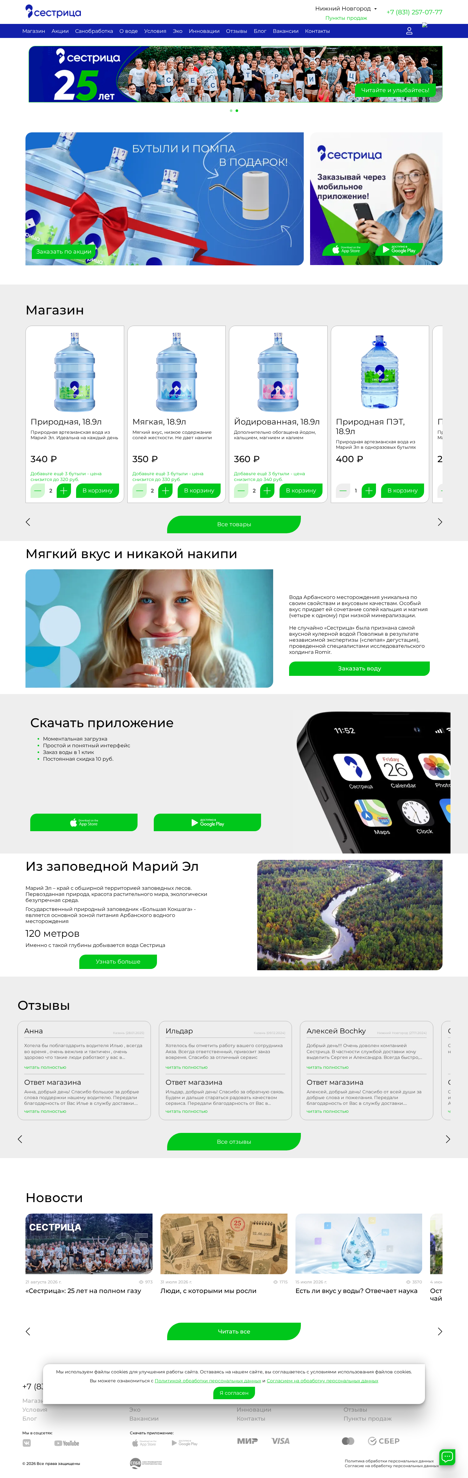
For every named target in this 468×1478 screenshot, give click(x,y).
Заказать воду (359, 667)
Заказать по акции (63, 251)
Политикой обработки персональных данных (208, 1381)
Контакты (317, 31)
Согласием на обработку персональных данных (322, 1381)
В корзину (97, 489)
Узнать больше (118, 960)
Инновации (204, 31)
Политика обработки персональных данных (389, 1460)
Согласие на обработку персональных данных (392, 1465)
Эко (177, 31)
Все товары (234, 523)
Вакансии (286, 31)
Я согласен (234, 1393)
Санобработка (94, 31)
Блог (260, 31)
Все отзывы (234, 1141)
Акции (60, 31)
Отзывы (236, 31)
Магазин (33, 31)
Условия (155, 31)
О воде (128, 31)
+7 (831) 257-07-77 (414, 12)
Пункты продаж (346, 18)
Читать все (234, 1330)
